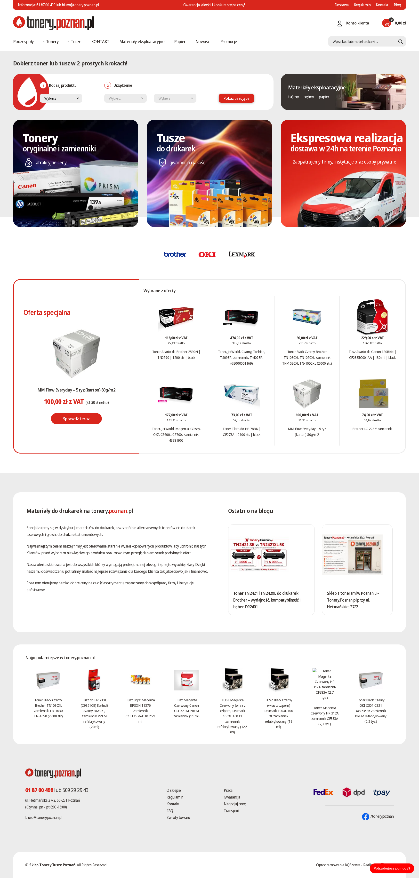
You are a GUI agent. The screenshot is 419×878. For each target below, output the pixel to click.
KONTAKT (100, 41)
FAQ (170, 810)
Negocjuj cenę (235, 804)
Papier (180, 41)
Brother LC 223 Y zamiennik (372, 428)
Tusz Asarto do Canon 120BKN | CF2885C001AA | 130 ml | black (372, 354)
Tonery (52, 41)
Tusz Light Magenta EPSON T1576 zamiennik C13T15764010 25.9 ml (140, 711)
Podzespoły (23, 41)
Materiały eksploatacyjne (141, 41)
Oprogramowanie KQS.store (338, 865)
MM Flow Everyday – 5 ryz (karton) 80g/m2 (76, 390)
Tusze (76, 41)
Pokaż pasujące (236, 98)
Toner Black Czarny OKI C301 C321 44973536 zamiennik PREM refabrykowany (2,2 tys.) (371, 711)
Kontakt (382, 5)
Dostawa (342, 5)
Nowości (202, 41)
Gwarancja (232, 797)
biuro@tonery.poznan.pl (43, 817)
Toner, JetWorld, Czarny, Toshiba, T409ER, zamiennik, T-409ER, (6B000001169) (241, 357)
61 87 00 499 (45, 5)
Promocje (228, 41)
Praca (228, 790)
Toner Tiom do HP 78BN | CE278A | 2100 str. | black (242, 431)
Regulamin (362, 5)
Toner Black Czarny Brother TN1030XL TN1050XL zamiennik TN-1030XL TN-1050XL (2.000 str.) (307, 357)
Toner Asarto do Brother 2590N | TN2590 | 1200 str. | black (176, 354)
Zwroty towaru (178, 817)
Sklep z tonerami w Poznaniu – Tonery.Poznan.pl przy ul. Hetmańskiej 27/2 (353, 600)
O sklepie (174, 790)
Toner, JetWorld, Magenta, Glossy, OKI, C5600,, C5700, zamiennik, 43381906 (176, 434)
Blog (397, 5)
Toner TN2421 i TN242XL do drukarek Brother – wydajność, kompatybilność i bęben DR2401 (266, 600)
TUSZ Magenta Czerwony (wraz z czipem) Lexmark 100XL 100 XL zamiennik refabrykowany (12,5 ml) (232, 716)
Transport (232, 810)
